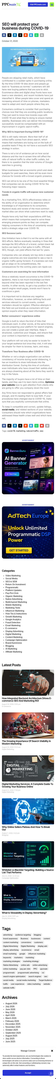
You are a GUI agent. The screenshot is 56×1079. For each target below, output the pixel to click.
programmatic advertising (28, 973)
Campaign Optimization (16, 640)
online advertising (40, 965)
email (37, 950)
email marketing (9, 954)
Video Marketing (13, 576)
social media (8, 409)
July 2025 (9, 1038)
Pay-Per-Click (11, 593)
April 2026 (10, 1015)
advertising (7, 935)
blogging (37, 935)
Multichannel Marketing (16, 602)
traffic (5, 984)
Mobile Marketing (13, 605)
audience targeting (23, 935)
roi (43, 973)
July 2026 (9, 1006)
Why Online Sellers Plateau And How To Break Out (26, 828)
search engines (35, 976)
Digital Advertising (10, 946)
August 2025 (11, 1036)
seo (41, 431)
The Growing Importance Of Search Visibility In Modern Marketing (26, 742)
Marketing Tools (12, 608)
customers (38, 942)
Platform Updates (13, 590)
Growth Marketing (13, 617)
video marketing (34, 984)
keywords (7, 957)
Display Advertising (14, 631)
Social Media (11, 578)
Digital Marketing (13, 634)
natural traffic (32, 431)
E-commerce (11, 628)
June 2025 (10, 1041)
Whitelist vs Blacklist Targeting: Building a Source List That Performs (28, 871)
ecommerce (26, 950)
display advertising (10, 950)
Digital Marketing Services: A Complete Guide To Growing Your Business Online (27, 785)
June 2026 (10, 1009)
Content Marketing (13, 637)
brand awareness (10, 938)
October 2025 (11, 1030)
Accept (28, 1073)
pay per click (25, 969)
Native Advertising (13, 599)
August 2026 (11, 1003)
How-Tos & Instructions (16, 614)
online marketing (10, 969)
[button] (52, 1050)
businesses (36, 938)
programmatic (9, 973)
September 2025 (13, 1033)
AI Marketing (11, 649)
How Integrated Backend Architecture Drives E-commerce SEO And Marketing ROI (27, 699)
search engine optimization (14, 976)
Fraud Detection (12, 622)
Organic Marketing (13, 596)
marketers (18, 957)
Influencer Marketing (14, 611)
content (47, 938)
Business (24, 938)
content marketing (10, 942)
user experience (17, 984)
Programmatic (11, 587)
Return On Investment (15, 584)
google (22, 954)
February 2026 (12, 1021)
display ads (42, 946)
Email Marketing (12, 625)
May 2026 (10, 1012)
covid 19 (11, 431)
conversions (26, 942)
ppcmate (43, 969)
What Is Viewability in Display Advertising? (24, 912)
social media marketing (26, 980)
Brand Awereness (13, 643)
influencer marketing (36, 954)
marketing (20, 431)
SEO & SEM (11, 581)
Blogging (9, 646)
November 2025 (12, 1027)
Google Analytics (13, 619)
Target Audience (45, 980)
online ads (25, 965)
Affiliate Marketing (13, 652)
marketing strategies (11, 961)
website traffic (9, 988)
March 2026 (10, 1018)
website (47, 984)
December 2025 (12, 1024)
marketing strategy (31, 961)
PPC (35, 969)
